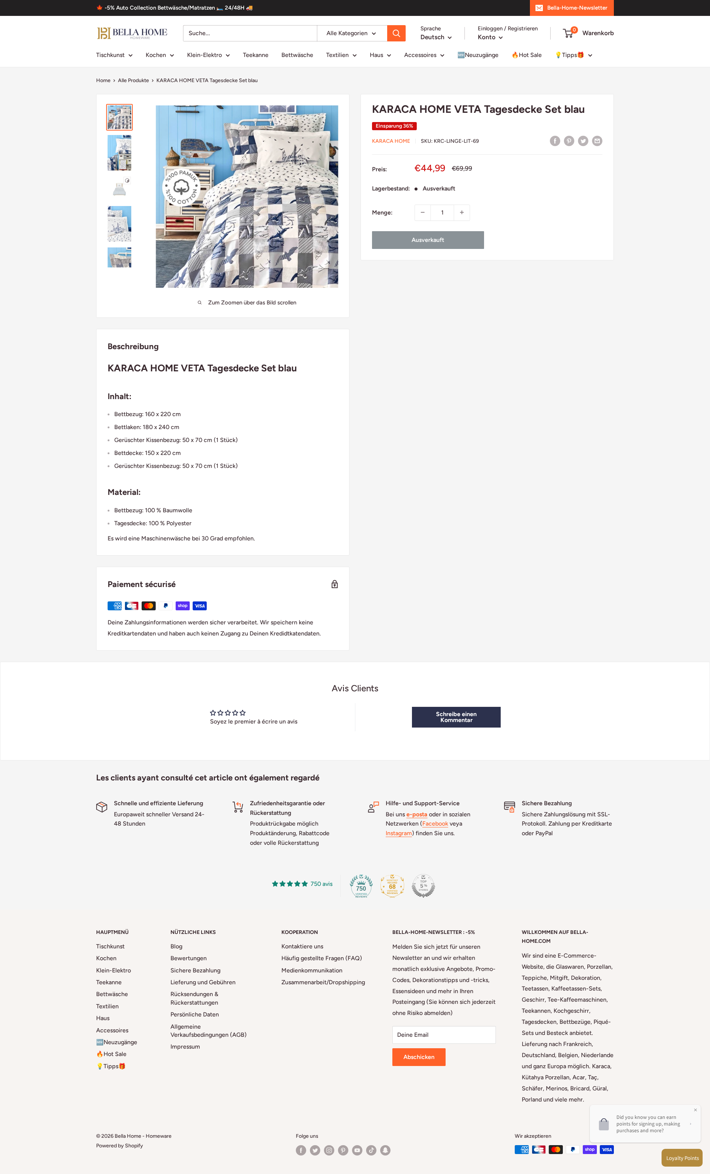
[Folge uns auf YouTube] (357, 1150)
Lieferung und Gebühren (203, 982)
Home (103, 80)
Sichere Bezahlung (195, 970)
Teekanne (255, 54)
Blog (176, 946)
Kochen (156, 54)
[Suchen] (396, 33)
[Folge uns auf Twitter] (315, 1150)
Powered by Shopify (119, 1146)
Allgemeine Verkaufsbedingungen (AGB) (208, 1030)
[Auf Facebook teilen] (555, 140)
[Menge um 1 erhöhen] (462, 212)
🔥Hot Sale (526, 54)
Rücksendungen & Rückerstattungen (194, 998)
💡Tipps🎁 (569, 54)
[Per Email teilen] (597, 140)
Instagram (399, 833)
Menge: (382, 212)
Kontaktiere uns (302, 946)
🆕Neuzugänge (477, 54)
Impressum (185, 1046)
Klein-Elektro (204, 54)
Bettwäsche (297, 54)
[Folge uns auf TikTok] (371, 1150)
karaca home (391, 141)
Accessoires (420, 54)
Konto (487, 37)
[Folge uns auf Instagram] (329, 1150)
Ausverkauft (428, 239)
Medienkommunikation (311, 970)
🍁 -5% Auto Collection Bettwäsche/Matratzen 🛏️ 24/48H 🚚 (174, 7)
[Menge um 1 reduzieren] (422, 212)
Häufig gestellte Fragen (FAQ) (321, 958)
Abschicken (419, 1056)
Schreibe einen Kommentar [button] (456, 717)
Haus (376, 54)
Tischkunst (110, 54)
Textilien (337, 54)
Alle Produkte (133, 80)
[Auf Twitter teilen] (583, 140)
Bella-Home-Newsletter (577, 7)
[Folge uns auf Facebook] (301, 1150)
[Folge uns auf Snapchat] (385, 1150)
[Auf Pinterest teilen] (569, 140)
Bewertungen (188, 958)
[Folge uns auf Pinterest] (343, 1150)
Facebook (435, 823)
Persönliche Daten (194, 1014)
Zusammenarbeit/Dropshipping (323, 982)
